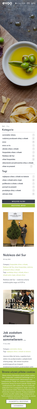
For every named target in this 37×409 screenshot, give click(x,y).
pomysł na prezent (18, 187)
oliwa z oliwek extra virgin (18, 180)
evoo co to (18, 145)
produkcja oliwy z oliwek (18, 190)
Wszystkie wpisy (18, 206)
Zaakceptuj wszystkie (18, 401)
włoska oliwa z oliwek (18, 149)
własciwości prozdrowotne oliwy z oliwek (18, 163)
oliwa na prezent (16, 166)
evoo (18, 142)
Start (3, 126)
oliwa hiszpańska (18, 159)
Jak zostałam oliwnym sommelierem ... (14, 336)
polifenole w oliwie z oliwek (18, 183)
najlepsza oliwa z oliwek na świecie (18, 176)
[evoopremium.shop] (7, 3)
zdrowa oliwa (18, 194)
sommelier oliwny (18, 135)
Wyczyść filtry (18, 201)
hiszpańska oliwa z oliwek (18, 152)
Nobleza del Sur (18, 156)
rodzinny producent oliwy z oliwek (18, 138)
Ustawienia (18, 406)
